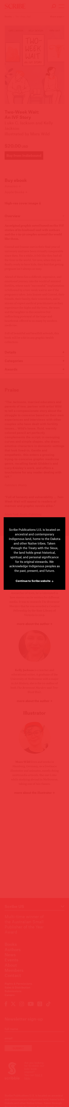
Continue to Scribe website (33, 580)
